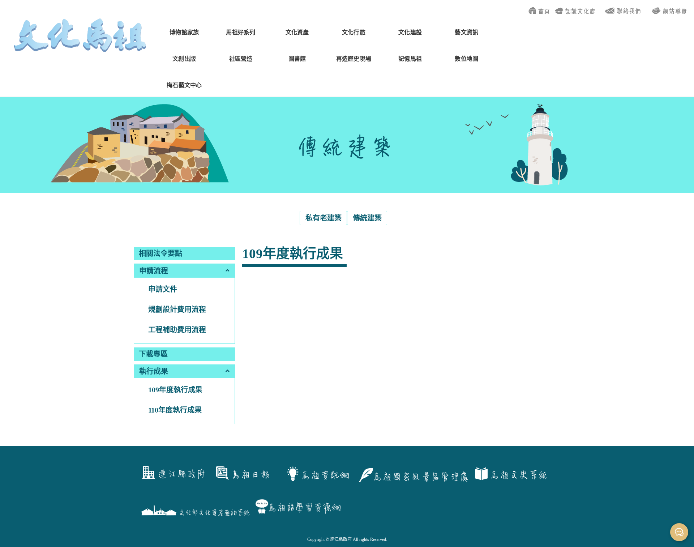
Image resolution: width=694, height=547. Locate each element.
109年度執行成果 (175, 390)
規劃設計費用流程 (177, 309)
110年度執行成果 (175, 410)
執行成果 (153, 371)
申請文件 (162, 289)
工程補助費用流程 (177, 330)
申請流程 (153, 271)
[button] (184, 270)
